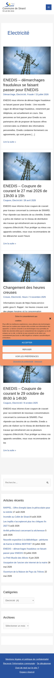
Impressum (38, 361)
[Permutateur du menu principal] (49, 7)
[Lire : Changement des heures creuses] (27, 268)
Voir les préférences (27, 356)
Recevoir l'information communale (19, 663)
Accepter (27, 343)
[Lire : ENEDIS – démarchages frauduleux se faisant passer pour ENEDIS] (27, 60)
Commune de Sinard (14, 8)
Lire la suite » (9, 141)
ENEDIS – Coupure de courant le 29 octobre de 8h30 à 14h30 (23, 393)
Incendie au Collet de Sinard (16, 517)
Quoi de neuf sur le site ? (27, 668)
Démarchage (9, 94)
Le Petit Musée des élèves (15, 558)
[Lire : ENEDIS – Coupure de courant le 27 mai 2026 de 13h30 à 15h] (27, 166)
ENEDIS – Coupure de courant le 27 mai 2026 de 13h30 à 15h (25, 191)
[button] (50, 318)
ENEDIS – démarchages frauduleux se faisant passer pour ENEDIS (24, 85)
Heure (25, 297)
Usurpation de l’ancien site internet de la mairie (25, 562)
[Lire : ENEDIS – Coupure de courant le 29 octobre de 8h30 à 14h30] (27, 369)
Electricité (21, 94)
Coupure (7, 200)
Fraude (30, 94)
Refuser (27, 349)
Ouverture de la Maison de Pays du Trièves (23, 572)
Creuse (6, 297)
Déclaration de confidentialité (23, 361)
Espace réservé (27, 672)
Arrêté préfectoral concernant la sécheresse (24, 530)
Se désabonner (44, 663)
